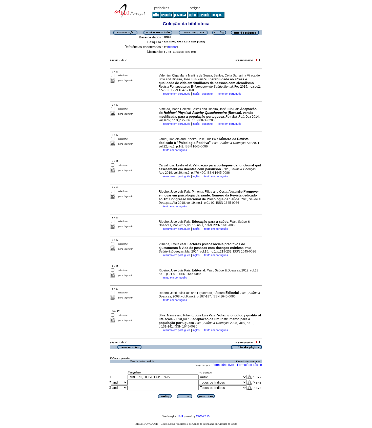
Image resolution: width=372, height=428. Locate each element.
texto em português (229, 93)
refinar (172, 47)
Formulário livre (223, 365)
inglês (196, 93)
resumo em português (176, 93)
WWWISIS (203, 416)
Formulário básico (249, 365)
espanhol (207, 93)
